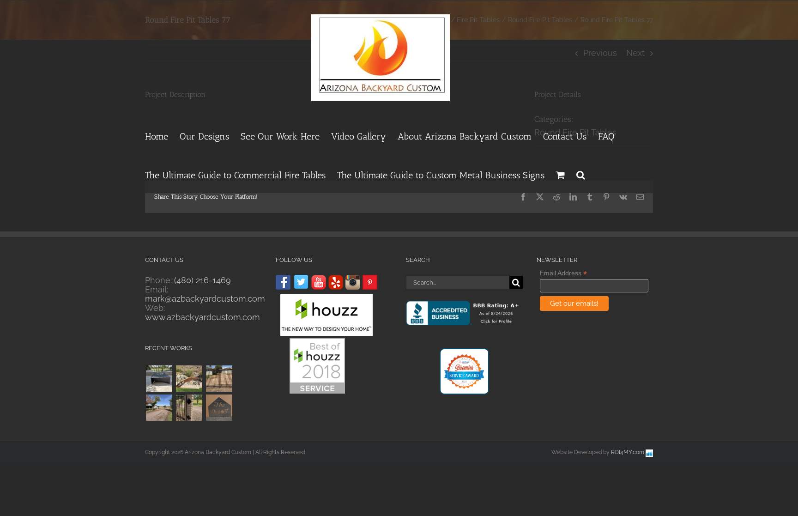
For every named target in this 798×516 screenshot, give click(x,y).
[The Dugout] (219, 407)
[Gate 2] (159, 407)
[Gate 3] (219, 378)
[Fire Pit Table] (159, 378)
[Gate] (189, 407)
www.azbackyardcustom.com (202, 317)
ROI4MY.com (627, 452)
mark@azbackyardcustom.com (205, 299)
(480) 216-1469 (202, 280)
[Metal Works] (189, 378)
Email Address (563, 273)
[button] (580, 173)
